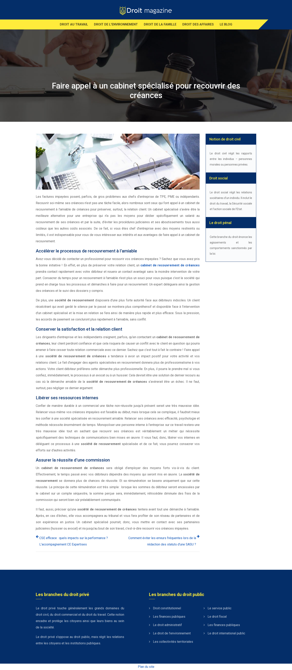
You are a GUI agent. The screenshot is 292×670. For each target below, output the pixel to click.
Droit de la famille (160, 24)
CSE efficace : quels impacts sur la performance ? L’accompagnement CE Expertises (73, 541)
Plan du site (146, 667)
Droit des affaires (198, 24)
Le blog (226, 24)
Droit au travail (74, 24)
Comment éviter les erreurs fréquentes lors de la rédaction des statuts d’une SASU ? (162, 541)
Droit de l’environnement (116, 24)
